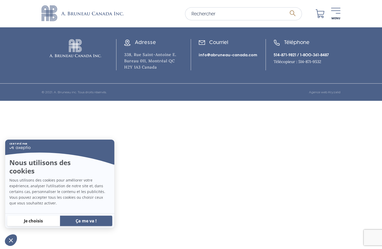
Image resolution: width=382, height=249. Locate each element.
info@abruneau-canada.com (228, 55)
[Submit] (292, 13)
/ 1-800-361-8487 (312, 55)
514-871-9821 (285, 55)
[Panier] (320, 14)
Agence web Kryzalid (324, 92)
